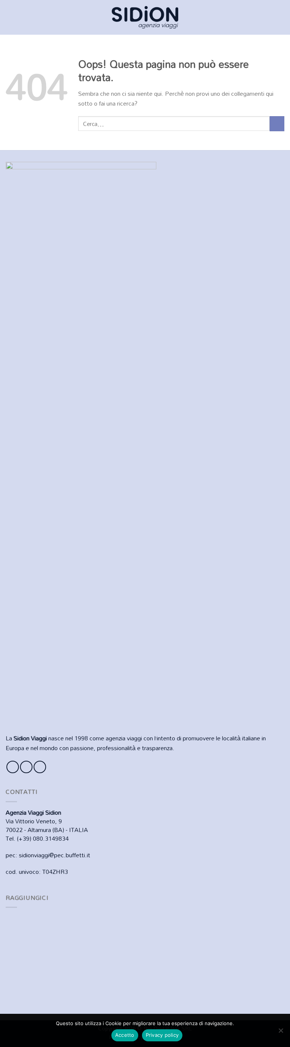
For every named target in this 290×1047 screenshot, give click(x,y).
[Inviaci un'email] (40, 767)
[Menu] (10, 17)
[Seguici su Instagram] (26, 767)
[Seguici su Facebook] (12, 767)
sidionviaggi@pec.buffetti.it (54, 855)
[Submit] (277, 123)
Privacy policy (162, 1035)
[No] (280, 1033)
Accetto (124, 1035)
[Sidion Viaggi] (145, 17)
